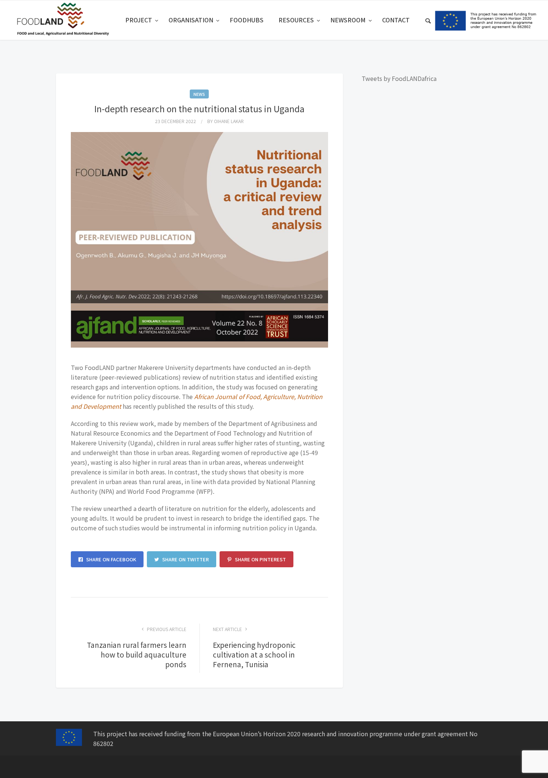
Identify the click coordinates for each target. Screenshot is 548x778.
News (199, 94)
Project (139, 19)
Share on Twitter (185, 559)
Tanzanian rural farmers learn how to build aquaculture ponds (136, 654)
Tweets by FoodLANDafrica (399, 78)
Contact (396, 19)
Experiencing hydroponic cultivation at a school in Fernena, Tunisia (254, 654)
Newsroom (348, 19)
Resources (296, 19)
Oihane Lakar (229, 121)
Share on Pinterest (260, 559)
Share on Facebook (110, 559)
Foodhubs (247, 19)
